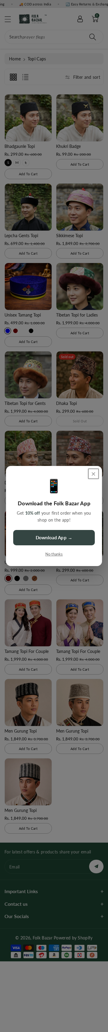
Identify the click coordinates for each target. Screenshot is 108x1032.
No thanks (54, 554)
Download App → (54, 537)
